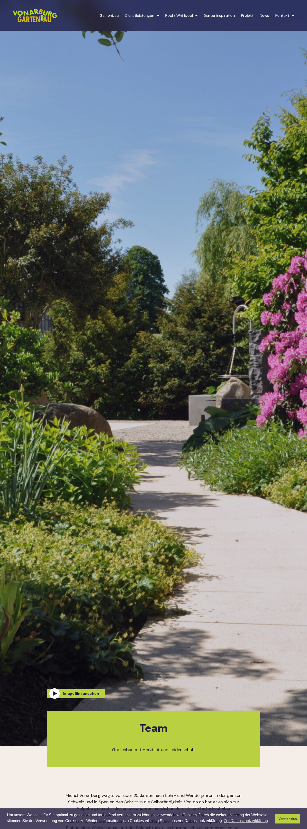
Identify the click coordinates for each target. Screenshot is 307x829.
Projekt (247, 15)
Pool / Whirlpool (179, 15)
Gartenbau (109, 15)
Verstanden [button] (287, 819)
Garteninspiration (219, 15)
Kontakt (282, 15)
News (264, 15)
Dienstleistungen (139, 15)
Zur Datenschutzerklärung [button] (246, 821)
